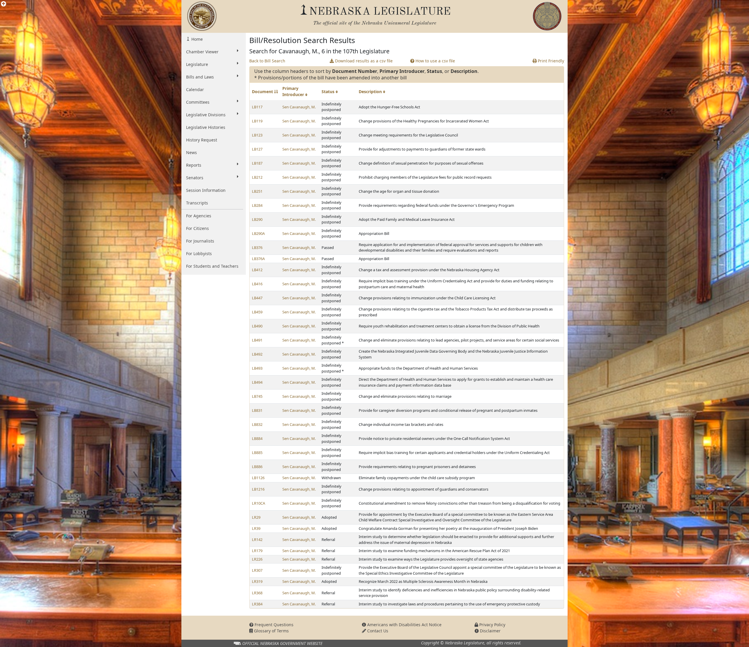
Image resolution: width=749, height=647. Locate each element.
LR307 (257, 570)
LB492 (257, 354)
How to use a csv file (434, 61)
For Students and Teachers (212, 266)
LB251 (257, 191)
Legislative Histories (205, 127)
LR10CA (258, 503)
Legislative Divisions (206, 114)
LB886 (257, 466)
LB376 (257, 247)
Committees (197, 102)
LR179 (257, 550)
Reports (193, 165)
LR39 (256, 528)
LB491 (257, 340)
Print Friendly (550, 61)
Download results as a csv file (363, 61)
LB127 (257, 149)
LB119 (257, 121)
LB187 (257, 163)
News (191, 152)
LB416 (257, 283)
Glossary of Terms (271, 631)
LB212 (257, 177)
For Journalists (200, 241)
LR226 (257, 559)
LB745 (257, 396)
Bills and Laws (200, 77)
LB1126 (258, 477)
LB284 (257, 205)
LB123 (257, 135)
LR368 (257, 592)
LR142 (257, 539)
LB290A (258, 233)
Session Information (206, 190)
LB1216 (258, 489)
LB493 (257, 368)
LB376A (258, 258)
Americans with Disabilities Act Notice (404, 624)
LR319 (257, 581)
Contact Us (377, 631)
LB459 (257, 312)
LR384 (257, 604)
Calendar (195, 89)
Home (196, 39)
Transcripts (197, 203)
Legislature (197, 64)
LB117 (257, 107)
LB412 (257, 269)
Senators (194, 177)
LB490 (257, 326)
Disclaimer (490, 631)
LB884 (257, 438)
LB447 (257, 298)
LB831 (257, 410)
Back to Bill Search (267, 61)
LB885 (257, 452)
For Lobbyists (199, 253)
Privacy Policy (491, 624)
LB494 (257, 382)
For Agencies (198, 215)
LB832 (257, 424)
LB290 (257, 219)
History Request (201, 140)
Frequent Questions (273, 624)
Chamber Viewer (202, 51)
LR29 (256, 517)
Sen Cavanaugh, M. (299, 107)
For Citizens (197, 228)
